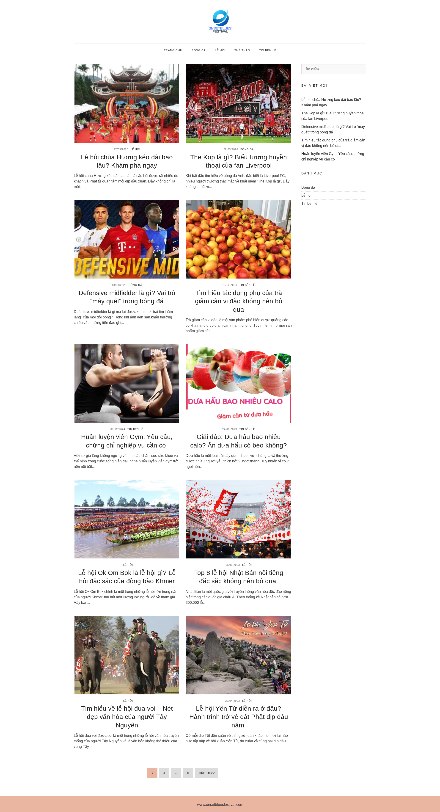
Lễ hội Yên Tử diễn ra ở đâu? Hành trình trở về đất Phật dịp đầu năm (238, 717)
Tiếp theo (206, 772)
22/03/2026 (230, 149)
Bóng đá (199, 50)
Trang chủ (173, 50)
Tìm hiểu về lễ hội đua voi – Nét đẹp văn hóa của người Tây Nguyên (127, 717)
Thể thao (242, 50)
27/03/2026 (121, 149)
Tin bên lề (267, 50)
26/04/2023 (232, 700)
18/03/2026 (119, 285)
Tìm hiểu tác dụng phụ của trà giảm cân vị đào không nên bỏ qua (238, 301)
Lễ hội (220, 50)
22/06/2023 (229, 429)
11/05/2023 (233, 564)
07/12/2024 (117, 429)
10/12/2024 (229, 285)
